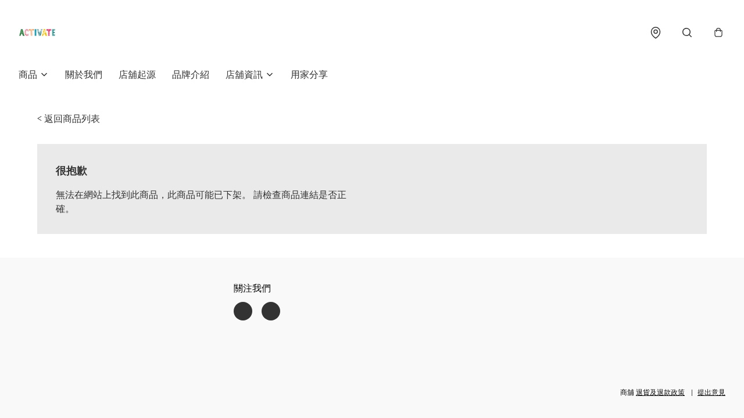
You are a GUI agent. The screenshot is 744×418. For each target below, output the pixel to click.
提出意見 (711, 392)
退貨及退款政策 (660, 392)
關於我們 (83, 74)
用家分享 (309, 74)
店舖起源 (137, 74)
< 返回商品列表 (68, 118)
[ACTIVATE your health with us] (37, 32)
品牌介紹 (190, 74)
